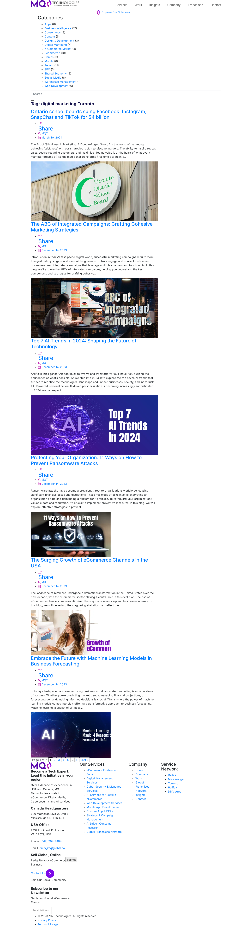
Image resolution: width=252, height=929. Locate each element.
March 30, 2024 (51, 137)
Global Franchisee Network (104, 831)
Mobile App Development (103, 807)
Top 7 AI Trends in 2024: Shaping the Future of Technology (83, 343)
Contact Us (38, 873)
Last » (84, 760)
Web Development (56, 85)
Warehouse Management (60, 81)
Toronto (173, 783)
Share (45, 128)
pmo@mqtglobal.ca (52, 848)
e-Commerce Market (58, 49)
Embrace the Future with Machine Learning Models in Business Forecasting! (91, 661)
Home (139, 770)
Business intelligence (58, 28)
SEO (47, 69)
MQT (44, 133)
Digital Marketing (56, 44)
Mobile (49, 61)
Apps (48, 24)
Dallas (172, 775)
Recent (49, 65)
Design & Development (59, 40)
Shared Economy (56, 73)
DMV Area (174, 791)
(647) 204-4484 (51, 841)
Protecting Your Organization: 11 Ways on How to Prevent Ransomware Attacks (86, 460)
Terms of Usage (48, 924)
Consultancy (53, 32)
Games (49, 57)
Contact (216, 5)
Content (50, 36)
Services (121, 5)
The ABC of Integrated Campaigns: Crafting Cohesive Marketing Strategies (92, 227)
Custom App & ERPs (100, 811)
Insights (154, 5)
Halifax (172, 787)
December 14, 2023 (54, 250)
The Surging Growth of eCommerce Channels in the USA (89, 563)
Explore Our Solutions (115, 12)
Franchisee (195, 5)
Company (174, 5)
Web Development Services (104, 803)
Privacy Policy (47, 920)
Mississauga (176, 779)
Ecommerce (52, 53)
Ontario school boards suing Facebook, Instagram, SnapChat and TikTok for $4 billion (88, 114)
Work (138, 5)
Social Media (53, 77)
